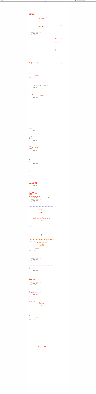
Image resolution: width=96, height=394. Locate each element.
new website (42, 26)
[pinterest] (75, 0)
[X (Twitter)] (74, 0)
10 (43, 346)
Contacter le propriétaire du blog (59, 38)
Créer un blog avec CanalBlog (57, 42)
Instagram (47, 85)
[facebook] (72, 0)
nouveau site (43, 18)
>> (45, 346)
